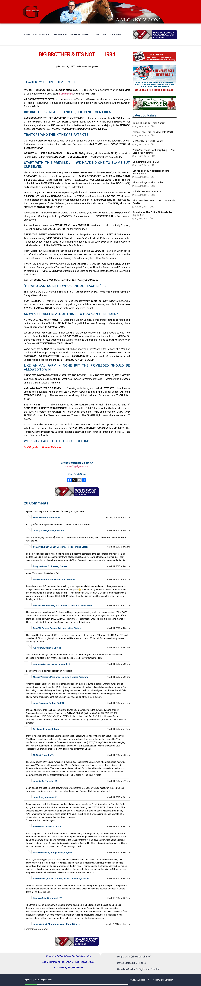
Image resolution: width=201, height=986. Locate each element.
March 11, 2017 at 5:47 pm (118, 729)
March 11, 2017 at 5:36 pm (118, 677)
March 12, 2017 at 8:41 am (118, 878)
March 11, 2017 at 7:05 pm (118, 755)
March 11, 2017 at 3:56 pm (118, 530)
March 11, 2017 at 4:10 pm (118, 579)
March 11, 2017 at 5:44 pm (118, 703)
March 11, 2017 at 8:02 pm (118, 797)
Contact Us (99, 34)
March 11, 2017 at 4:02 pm (118, 547)
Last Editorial (41, 34)
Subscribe (115, 34)
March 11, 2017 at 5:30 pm (118, 664)
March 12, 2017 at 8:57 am (118, 898)
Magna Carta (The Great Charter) (134, 956)
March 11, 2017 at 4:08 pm (118, 566)
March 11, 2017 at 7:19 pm (118, 781)
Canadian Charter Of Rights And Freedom (138, 969)
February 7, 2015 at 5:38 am (118, 517)
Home (27, 34)
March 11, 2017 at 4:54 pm (118, 628)
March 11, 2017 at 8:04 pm (118, 852)
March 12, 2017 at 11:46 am (118, 924)
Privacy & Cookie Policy (139, 980)
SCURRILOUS (66, 93)
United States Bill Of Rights (131, 963)
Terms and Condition (164, 980)
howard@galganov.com (77, 466)
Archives (58, 34)
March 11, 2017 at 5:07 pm (118, 648)
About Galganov (79, 34)
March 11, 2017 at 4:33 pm (118, 605)
